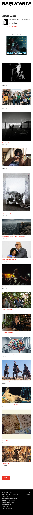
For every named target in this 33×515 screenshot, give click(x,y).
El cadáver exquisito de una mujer (9, 84)
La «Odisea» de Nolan (7, 382)
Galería (15, 494)
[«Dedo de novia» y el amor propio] (16, 157)
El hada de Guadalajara (7, 309)
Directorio (5, 506)
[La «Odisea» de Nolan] (16, 370)
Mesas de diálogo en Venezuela (9, 259)
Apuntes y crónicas (8, 492)
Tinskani (4, 287)
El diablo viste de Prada (7, 332)
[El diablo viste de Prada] (16, 322)
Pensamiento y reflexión (9, 498)
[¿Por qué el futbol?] (16, 127)
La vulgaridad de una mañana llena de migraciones (13, 236)
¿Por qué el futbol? (6, 142)
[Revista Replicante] (16, 4)
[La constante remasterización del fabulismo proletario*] (16, 97)
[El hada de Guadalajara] (16, 300)
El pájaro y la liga (5, 463)
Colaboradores (7, 508)
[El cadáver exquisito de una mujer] (16, 73)
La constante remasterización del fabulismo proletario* (14, 106)
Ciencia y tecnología (8, 500)
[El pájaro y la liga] (16, 454)
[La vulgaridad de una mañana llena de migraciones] (16, 227)
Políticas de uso (7, 510)
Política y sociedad (8, 502)
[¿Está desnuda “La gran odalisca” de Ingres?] (16, 395)
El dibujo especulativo (7, 213)
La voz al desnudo (13, 26)
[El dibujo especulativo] (16, 192)
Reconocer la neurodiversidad (9, 354)
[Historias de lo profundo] (16, 425)
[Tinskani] (16, 275)
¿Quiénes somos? (7, 504)
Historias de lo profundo (7, 440)
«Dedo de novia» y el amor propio (9, 167)
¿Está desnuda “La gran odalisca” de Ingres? (12, 404)
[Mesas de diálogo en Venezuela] (16, 250)
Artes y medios (6, 494)
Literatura (5, 496)
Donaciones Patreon (8, 512)
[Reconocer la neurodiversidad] (16, 345)
